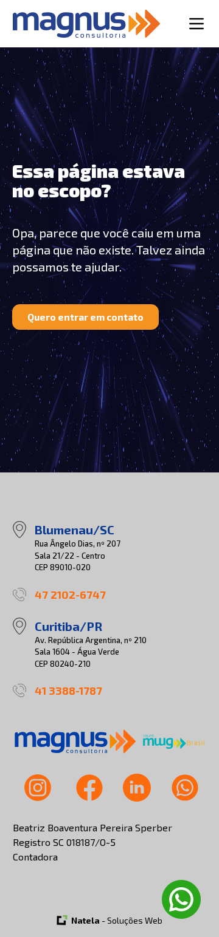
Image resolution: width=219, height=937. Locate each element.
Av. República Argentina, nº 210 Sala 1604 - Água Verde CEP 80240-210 (91, 652)
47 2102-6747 (70, 594)
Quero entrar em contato (85, 316)
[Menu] (196, 23)
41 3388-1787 (68, 690)
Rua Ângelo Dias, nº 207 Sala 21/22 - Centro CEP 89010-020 (77, 555)
